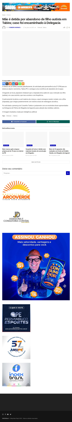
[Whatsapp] (19, 83)
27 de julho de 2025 (28, 27)
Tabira (44, 27)
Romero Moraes (15, 27)
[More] (23, 83)
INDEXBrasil (5, 418)
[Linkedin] (13, 83)
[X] (7, 83)
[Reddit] (10, 83)
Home (3, 15)
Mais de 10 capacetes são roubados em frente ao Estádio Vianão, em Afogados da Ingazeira (59, 151)
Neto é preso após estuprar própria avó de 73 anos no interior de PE (12, 151)
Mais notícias (36, 162)
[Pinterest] (16, 83)
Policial (9, 15)
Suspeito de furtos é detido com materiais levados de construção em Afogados (36, 151)
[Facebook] (3, 83)
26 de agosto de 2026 (8, 155)
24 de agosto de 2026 (32, 155)
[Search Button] (68, 173)
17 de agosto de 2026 (55, 155)
